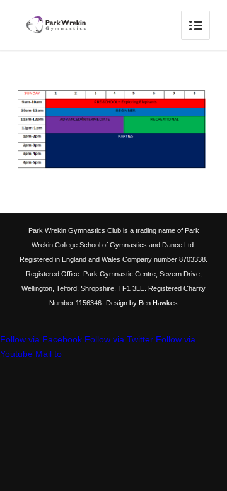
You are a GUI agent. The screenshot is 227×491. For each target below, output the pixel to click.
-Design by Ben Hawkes (140, 303)
